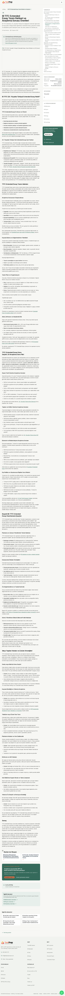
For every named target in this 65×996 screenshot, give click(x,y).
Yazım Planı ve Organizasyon (51, 26)
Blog (5, 9)
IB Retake (3, 978)
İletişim (40, 993)
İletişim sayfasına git (49, 142)
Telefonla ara (48, 139)
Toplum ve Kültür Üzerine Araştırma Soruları (52, 35)
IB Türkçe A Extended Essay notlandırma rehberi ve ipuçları (21, 612)
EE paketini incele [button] (9, 877)
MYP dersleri (49, 948)
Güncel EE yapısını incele (11, 43)
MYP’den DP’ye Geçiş (5, 981)
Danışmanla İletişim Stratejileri (51, 48)
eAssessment (49, 952)
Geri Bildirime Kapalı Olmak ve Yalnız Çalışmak (52, 65)
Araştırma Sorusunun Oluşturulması (52, 22)
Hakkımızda (35, 993)
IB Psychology (47, 122)
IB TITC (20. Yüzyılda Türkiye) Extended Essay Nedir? (52, 12)
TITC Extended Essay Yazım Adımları (51, 20)
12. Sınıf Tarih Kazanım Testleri (25, 498)
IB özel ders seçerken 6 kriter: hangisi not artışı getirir (30, 916)
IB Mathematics (47, 106)
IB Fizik (28, 952)
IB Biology (46, 115)
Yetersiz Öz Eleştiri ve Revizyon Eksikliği (51, 67)
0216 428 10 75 (6, 952)
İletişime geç (48, 134)
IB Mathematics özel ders (10, 899)
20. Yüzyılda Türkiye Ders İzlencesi (27, 401)
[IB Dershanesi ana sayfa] (7, 2)
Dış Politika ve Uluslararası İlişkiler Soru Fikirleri (53, 40)
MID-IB (2, 971)
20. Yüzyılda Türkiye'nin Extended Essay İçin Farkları (52, 18)
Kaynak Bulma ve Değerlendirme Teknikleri (52, 24)
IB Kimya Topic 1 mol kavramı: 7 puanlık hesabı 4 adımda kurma (30, 921)
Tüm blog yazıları (7, 932)
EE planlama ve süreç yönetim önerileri (30, 554)
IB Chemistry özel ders (9, 903)
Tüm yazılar (46, 94)
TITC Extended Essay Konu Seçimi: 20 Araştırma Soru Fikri (52, 30)
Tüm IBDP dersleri (31, 945)
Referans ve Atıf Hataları (50, 62)
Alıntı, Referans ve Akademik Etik (52, 28)
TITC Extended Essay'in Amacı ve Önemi (52, 15)
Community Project (51, 959)
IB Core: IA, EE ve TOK (32, 971)
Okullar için (29, 981)
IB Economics (47, 119)
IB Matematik (30, 948)
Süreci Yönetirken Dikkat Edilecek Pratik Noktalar (52, 52)
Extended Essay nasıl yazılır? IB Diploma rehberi (22, 232)
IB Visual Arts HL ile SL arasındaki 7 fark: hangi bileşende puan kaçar (9, 922)
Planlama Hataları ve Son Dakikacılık (52, 61)
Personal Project (50, 956)
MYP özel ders (50, 945)
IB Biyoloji (29, 959)
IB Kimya (29, 956)
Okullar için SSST (31, 985)
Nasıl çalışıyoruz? (31, 967)
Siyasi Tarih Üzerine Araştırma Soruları (53, 32)
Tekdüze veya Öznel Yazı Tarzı (51, 59)
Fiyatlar (28, 974)
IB (3, 12)
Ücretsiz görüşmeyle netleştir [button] (22, 877)
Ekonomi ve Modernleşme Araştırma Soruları (52, 38)
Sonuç (45, 69)
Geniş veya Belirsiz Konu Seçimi (51, 56)
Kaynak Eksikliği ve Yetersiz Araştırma (53, 57)
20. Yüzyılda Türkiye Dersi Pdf (31, 435)
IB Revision (3, 974)
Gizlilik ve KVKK (46, 993)
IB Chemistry (46, 112)
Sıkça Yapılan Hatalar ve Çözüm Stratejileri (53, 54)
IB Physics (46, 109)
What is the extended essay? (9, 134)
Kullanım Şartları (54, 993)
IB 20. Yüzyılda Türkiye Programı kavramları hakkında (22, 166)
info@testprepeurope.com (8, 955)
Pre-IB (2, 967)
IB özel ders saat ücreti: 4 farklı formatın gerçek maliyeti (11, 916)
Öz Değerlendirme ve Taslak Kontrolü (53, 50)
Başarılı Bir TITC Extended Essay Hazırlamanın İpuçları (51, 43)
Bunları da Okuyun (48, 71)
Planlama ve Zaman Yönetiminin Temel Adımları (53, 46)
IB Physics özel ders (9, 901)
